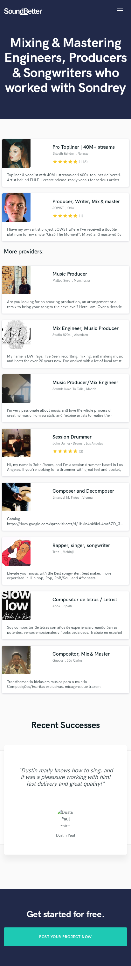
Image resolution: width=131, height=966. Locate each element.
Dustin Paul (65, 835)
